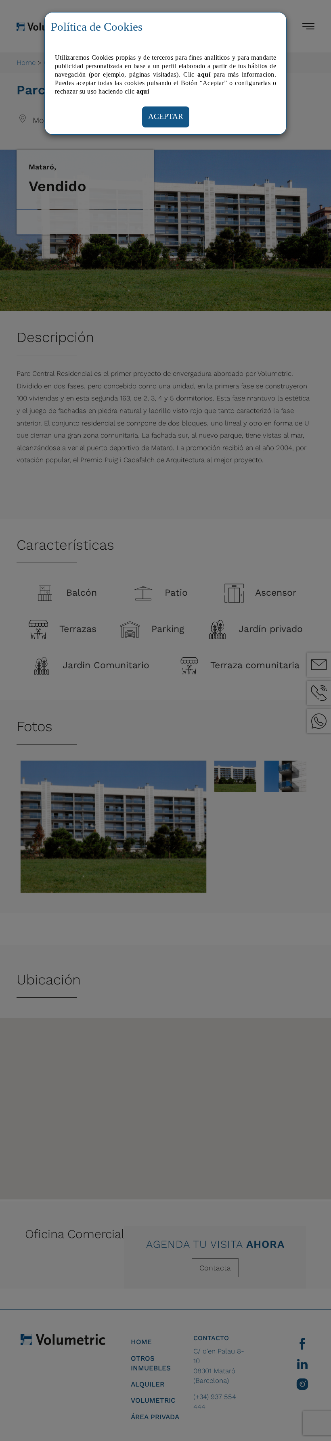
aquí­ (142, 91)
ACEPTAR (165, 116)
